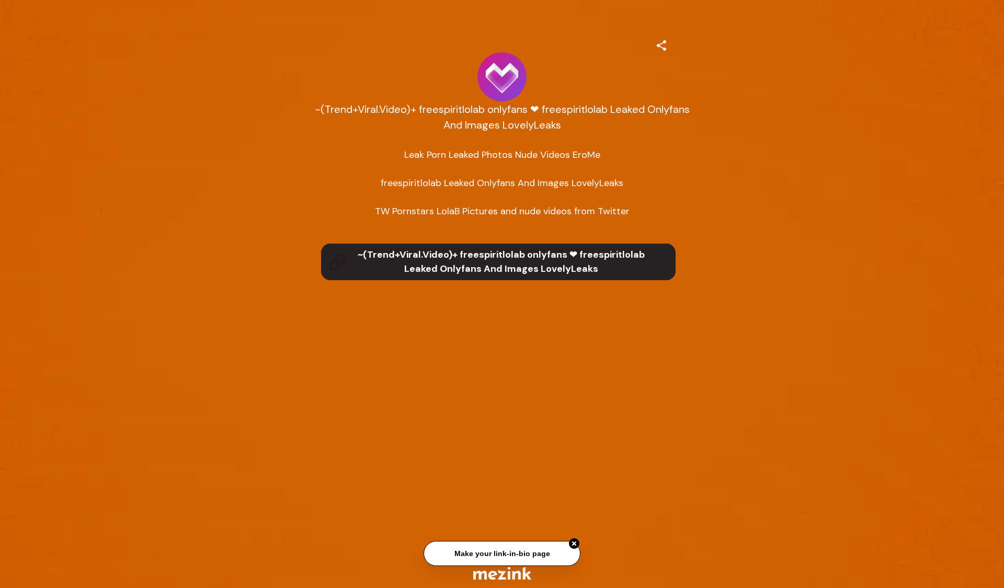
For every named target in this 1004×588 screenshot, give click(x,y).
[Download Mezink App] (502, 573)
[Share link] (661, 44)
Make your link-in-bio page (502, 554)
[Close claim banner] (574, 544)
